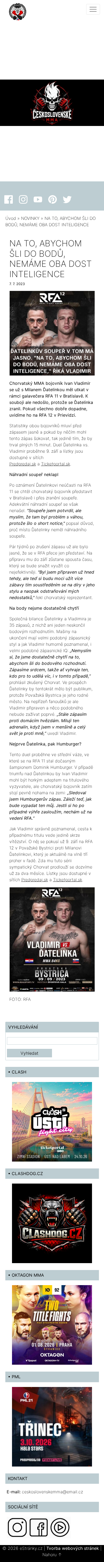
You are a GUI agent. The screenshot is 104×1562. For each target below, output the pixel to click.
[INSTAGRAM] (17, 1527)
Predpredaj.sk (22, 463)
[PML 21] (52, 1426)
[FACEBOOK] (38, 1527)
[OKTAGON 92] (52, 1324)
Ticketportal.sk (55, 463)
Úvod (10, 218)
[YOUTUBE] (60, 1527)
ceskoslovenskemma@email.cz (52, 1491)
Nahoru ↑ (52, 1554)
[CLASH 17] (52, 1121)
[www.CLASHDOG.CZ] (52, 1223)
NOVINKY (30, 218)
